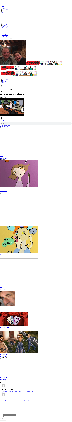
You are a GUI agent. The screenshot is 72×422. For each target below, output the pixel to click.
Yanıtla (3, 392)
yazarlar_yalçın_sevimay (5, 34)
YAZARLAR (3, 23)
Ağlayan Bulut (2, 287)
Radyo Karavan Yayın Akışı (5, 15)
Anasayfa (3, 6)
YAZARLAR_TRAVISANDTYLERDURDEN (6, 33)
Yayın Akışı (3, 22)
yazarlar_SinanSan (4, 30)
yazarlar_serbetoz (4, 29)
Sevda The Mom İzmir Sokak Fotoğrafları (7, 20)
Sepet (3, 19)
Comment (2, 413)
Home (3, 10)
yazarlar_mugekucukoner (5, 28)
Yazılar (3, 82)
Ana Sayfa (3, 5)
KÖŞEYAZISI (3, 12)
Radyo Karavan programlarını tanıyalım (7, 14)
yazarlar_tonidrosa (4, 31)
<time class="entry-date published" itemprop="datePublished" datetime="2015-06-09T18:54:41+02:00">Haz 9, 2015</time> (18, 391)
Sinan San (3, 21)
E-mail (1, 416)
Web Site (2, 418)
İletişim (3, 11)
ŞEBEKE (3, 16)
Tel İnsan (1, 221)
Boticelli (1, 156)
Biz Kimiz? (3, 8)
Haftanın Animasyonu (3, 354)
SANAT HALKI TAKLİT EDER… (4, 327)
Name (1, 414)
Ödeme (3, 13)
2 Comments (2, 96)
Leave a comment (3, 158)
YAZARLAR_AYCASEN (4, 24)
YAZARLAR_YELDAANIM (5, 35)
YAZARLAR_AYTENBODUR (5, 25)
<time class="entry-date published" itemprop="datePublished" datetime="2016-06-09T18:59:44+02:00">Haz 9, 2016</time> (18, 400)
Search (11, 38)
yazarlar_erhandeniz (5, 26)
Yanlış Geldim (2, 189)
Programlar (5, 17)
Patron (3, 78)
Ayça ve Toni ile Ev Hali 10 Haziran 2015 (5, 126)
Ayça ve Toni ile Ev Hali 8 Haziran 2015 (5, 125)
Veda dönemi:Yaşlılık (3, 307)
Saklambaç (2, 254)
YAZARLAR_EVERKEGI (4, 27)
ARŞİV (3, 7)
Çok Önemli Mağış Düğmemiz (6, 9)
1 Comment (2, 289)
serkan (3, 397)
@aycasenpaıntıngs (4, 4)
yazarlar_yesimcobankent (5, 36)
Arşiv (2, 80)
